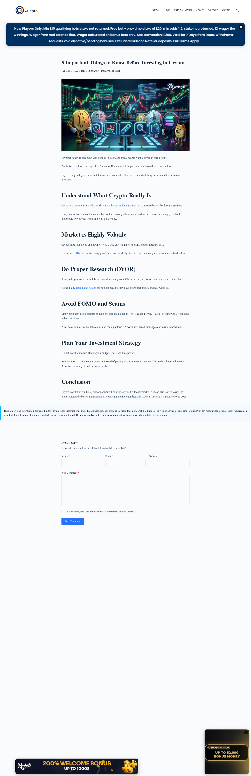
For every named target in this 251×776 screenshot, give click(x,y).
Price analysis (183, 10)
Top (168, 10)
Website (153, 456)
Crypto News (102, 70)
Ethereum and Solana (84, 287)
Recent (115, 70)
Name (65, 456)
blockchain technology (119, 205)
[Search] (237, 10)
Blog (91, 70)
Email (109, 456)
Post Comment (72, 521)
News (155, 10)
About (200, 10)
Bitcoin (80, 253)
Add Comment (70, 472)
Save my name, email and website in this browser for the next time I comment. (101, 511)
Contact (213, 10)
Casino (226, 10)
